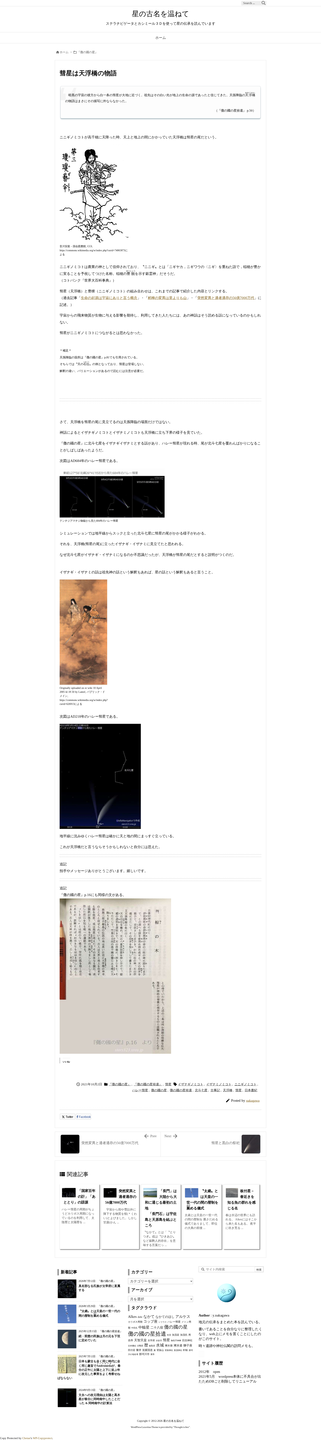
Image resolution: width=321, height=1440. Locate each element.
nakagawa (253, 1100)
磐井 (138, 1350)
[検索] (263, 3)
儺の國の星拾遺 (181, 1090)
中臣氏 (134, 1328)
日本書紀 (251, 1090)
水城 (160, 1345)
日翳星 (140, 1346)
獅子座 (187, 1345)
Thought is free (181, 1427)
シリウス (162, 1322)
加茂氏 (183, 1335)
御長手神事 (176, 1341)
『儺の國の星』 (87, 52)
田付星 (131, 1350)
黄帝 (152, 1354)
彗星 (168, 1084)
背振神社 (169, 1350)
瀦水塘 (169, 1345)
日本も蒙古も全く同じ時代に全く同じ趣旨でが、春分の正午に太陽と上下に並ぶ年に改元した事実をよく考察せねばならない (89, 1369)
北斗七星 (201, 1090)
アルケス (182, 1316)
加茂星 (175, 1335)
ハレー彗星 (140, 1090)
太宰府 (151, 1340)
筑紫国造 (147, 1350)
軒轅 (185, 1350)
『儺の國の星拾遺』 (148, 1084)
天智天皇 (140, 1340)
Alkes (132, 1316)
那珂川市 (144, 1354)
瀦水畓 (178, 1345)
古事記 (215, 1090)
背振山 (160, 1350)
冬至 (169, 1335)
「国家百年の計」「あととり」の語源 (79, 1196)
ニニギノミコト (245, 1084)
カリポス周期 (135, 1322)
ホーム (64, 52)
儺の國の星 (159, 1090)
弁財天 (159, 1341)
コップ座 (150, 1321)
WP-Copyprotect (42, 1438)
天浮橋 (227, 1090)
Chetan (26, 1438)
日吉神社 (187, 1340)
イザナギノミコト (190, 1084)
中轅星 (144, 1327)
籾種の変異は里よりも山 (167, 298)
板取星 (152, 1346)
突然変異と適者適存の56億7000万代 (225, 298)
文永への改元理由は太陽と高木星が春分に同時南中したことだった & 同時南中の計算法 (99, 1399)
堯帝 (130, 1340)
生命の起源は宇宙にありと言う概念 (109, 298)
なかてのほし (164, 1317)
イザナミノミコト (218, 1084)
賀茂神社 (178, 1350)
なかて (149, 1316)
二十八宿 (156, 1327)
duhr (140, 1316)
